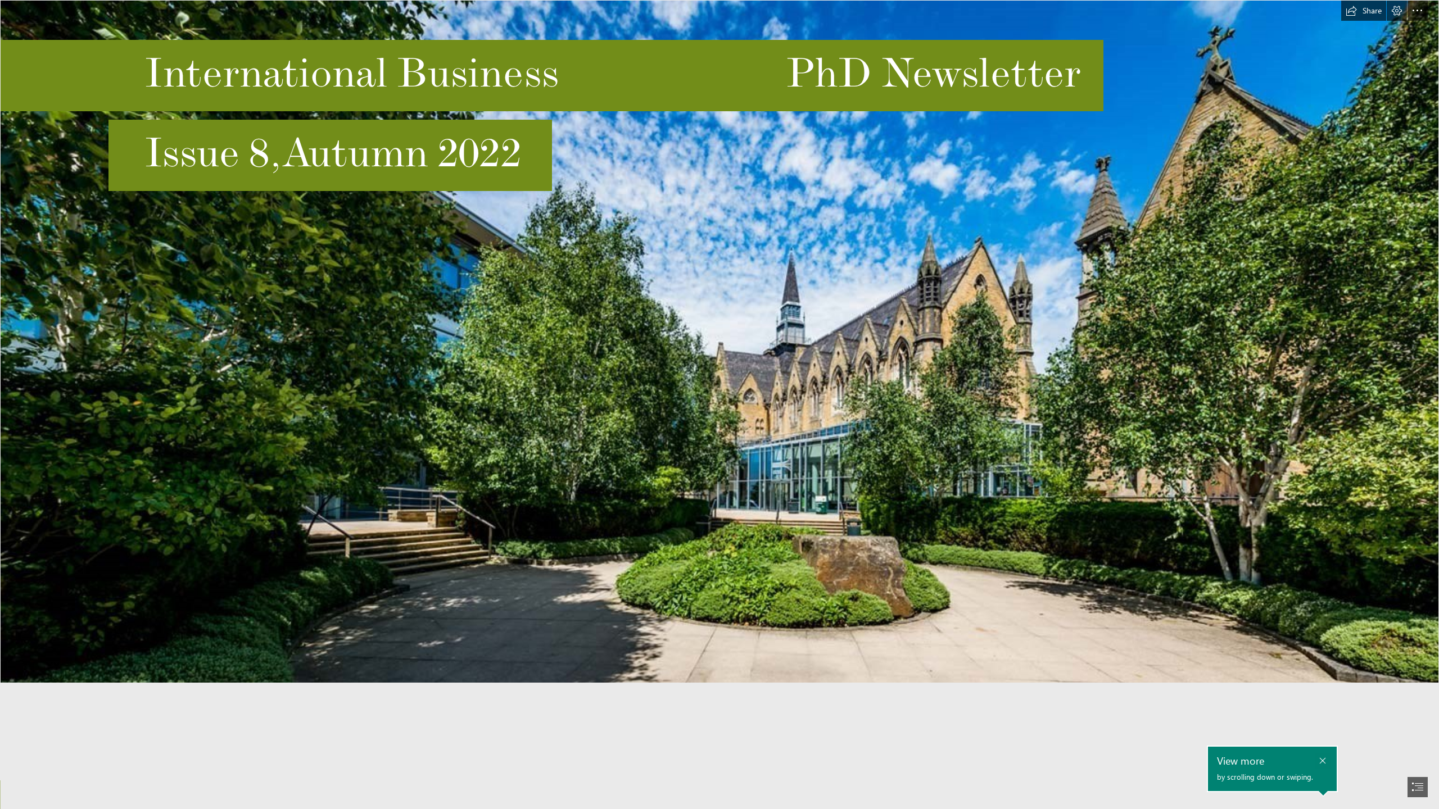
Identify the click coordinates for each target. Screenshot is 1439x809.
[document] (719, 404)
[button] (1363, 11)
